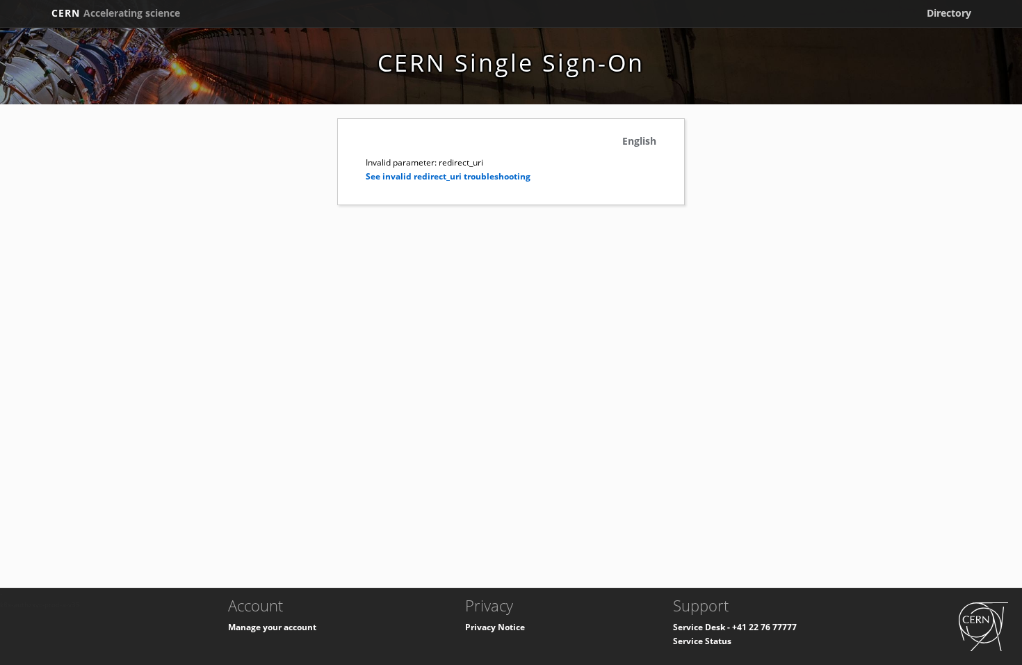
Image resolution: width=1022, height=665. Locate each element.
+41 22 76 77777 (764, 627)
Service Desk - (702, 627)
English (639, 140)
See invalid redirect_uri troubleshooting (448, 176)
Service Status (702, 641)
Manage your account (272, 627)
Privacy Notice (495, 627)
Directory (949, 12)
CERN (116, 12)
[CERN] (983, 626)
